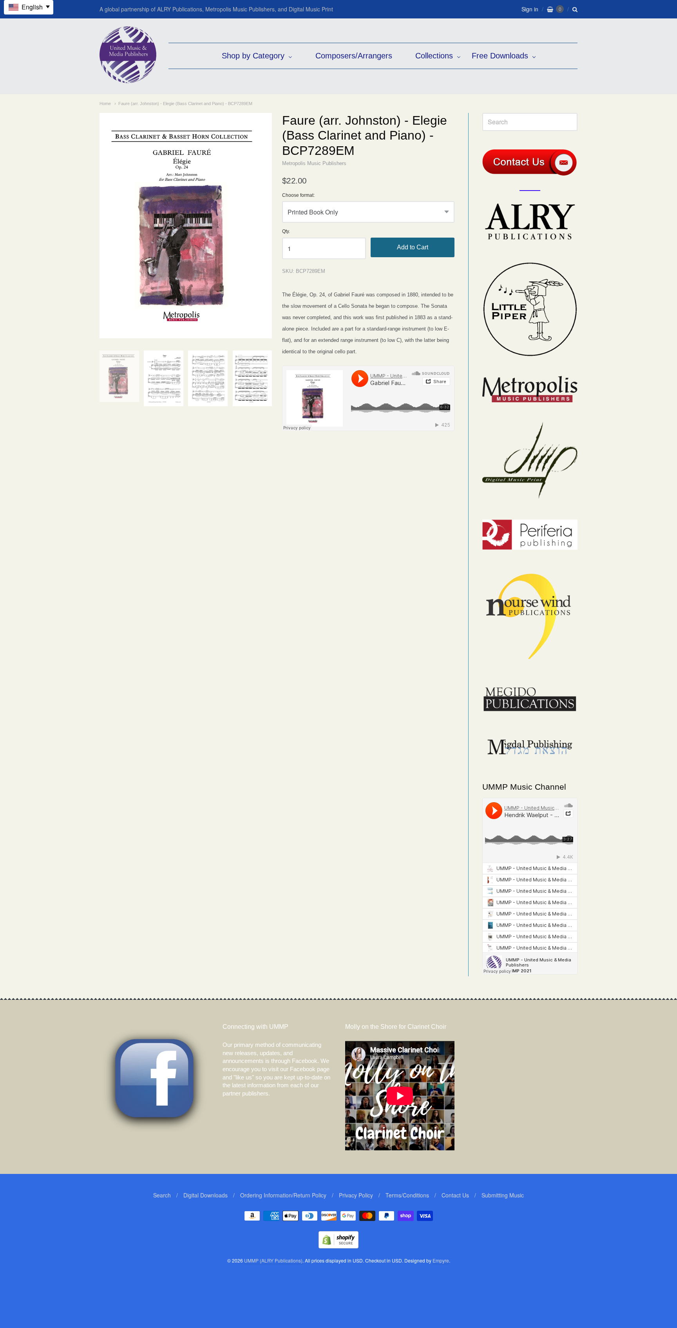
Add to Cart (412, 247)
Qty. (286, 231)
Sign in (529, 9)
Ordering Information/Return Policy (283, 1195)
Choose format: (298, 195)
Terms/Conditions (407, 1195)
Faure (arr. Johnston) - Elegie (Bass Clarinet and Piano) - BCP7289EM (185, 103)
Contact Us (455, 1195)
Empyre (441, 1260)
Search (162, 1195)
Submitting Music (503, 1195)
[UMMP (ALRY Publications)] (128, 79)
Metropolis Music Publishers (314, 163)
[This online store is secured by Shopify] (338, 1245)
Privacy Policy (356, 1195)
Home (105, 103)
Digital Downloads (205, 1195)
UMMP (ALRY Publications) (273, 1260)
